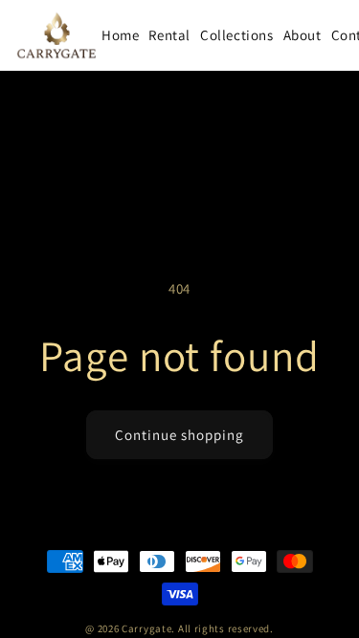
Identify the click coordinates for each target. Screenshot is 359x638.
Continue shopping (179, 435)
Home (120, 35)
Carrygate (146, 628)
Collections (237, 35)
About (302, 35)
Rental (169, 35)
